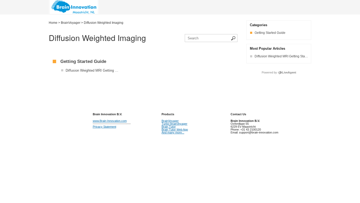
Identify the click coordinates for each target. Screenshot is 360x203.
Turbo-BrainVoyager (174, 123)
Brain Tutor (169, 126)
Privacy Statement (104, 126)
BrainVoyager (170, 120)
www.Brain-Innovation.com (110, 120)
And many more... (173, 132)
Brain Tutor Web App (175, 129)
